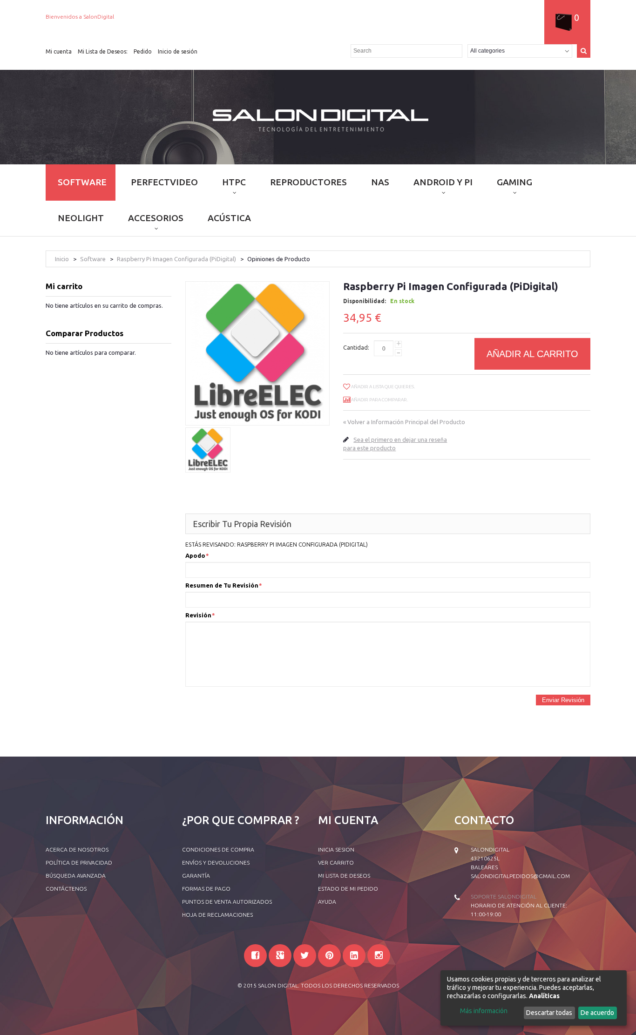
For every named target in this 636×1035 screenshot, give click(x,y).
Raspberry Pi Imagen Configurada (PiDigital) (176, 259)
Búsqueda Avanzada (76, 876)
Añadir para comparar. (379, 399)
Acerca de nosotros (77, 849)
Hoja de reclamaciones (217, 915)
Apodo (195, 555)
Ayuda (327, 902)
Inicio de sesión (177, 51)
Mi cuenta (59, 51)
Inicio (62, 259)
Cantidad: (356, 347)
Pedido (143, 51)
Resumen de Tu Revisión (221, 585)
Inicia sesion (336, 849)
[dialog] (533, 998)
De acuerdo (597, 1012)
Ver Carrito (336, 862)
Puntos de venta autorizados (227, 902)
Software (93, 259)
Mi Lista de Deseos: (103, 51)
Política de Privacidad (79, 862)
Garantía (196, 876)
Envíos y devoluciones (216, 862)
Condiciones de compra (218, 849)
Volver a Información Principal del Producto (404, 422)
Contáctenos (66, 889)
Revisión (198, 615)
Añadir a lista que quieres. (383, 386)
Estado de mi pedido (348, 889)
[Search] (583, 51)
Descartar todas (549, 1012)
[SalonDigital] (318, 119)
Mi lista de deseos (344, 876)
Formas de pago (206, 889)
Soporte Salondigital (503, 896)
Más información (483, 1011)
